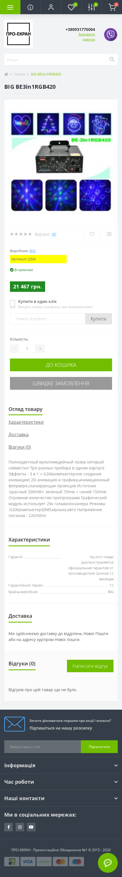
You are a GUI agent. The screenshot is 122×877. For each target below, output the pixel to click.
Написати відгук (90, 666)
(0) (54, 234)
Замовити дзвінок (86, 37)
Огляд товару (26, 409)
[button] (51, 7)
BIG (32, 250)
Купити (98, 319)
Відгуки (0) (20, 447)
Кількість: (19, 339)
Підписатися (99, 746)
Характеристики (26, 422)
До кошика (61, 364)
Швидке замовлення (61, 383)
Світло (19, 74)
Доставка (19, 434)
